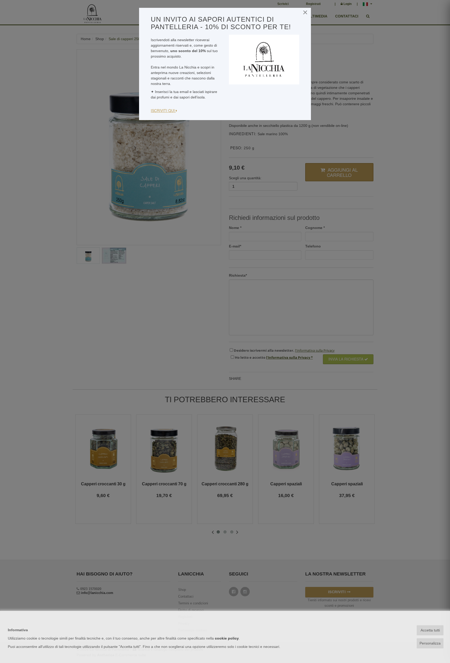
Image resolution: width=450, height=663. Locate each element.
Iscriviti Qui (163, 110)
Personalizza (430, 643)
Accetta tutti (430, 630)
